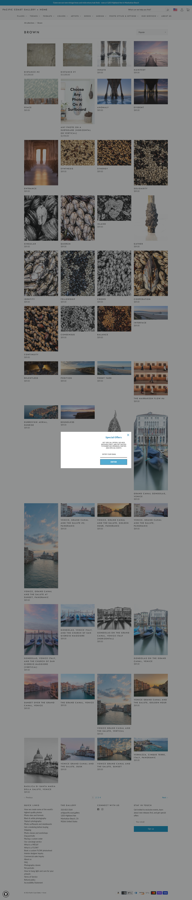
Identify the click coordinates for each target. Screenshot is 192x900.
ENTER (114, 462)
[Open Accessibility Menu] (6, 894)
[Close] (128, 435)
